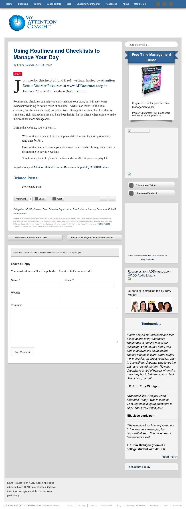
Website (15, 292)
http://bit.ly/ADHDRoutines (93, 167)
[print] (112, 199)
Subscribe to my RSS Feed (171, 4)
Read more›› (170, 456)
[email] (103, 199)
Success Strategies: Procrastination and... (95, 238)
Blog (68, 3)
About (126, 3)
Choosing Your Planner (88, 3)
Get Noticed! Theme (50, 505)
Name (15, 280)
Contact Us (140, 3)
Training (37, 3)
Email (69, 280)
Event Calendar (50, 209)
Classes (37, 209)
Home (9, 3)
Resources (111, 3)
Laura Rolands (158, 255)
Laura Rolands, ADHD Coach (34, 65)
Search (127, 44)
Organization (65, 209)
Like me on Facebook (164, 4)
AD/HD (28, 209)
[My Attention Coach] (35, 23)
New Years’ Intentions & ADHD (28, 238)
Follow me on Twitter (158, 4)
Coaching (23, 3)
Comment (21, 198)
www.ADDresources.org (85, 85)
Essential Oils (54, 3)
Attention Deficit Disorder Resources (54, 167)
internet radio (141, 255)
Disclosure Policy (139, 467)
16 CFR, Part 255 (103, 224)
